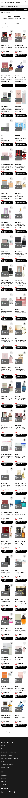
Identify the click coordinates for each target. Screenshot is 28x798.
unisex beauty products (21, 18)
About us (4, 746)
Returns (3, 781)
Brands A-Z (4, 761)
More (24, 18)
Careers (3, 749)
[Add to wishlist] (11, 31)
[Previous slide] (1, 9)
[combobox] (14, 6)
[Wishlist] (22, 2)
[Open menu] (2, 2)
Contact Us (4, 784)
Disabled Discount (6, 755)
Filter (8, 23)
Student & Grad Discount (8, 752)
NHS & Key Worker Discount (9, 758)
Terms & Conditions (7, 764)
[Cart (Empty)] (25, 2)
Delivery (3, 778)
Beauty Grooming (5, 12)
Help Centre (4, 775)
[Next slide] (27, 9)
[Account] (5, 2)
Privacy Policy (5, 767)
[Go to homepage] (13, 2)
